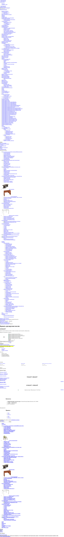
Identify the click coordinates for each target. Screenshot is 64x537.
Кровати (5, 60)
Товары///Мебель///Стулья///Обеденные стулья (9, 118)
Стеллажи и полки (7, 127)
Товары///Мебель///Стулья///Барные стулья (8, 116)
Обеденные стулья (8, 136)
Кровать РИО (2, 321)
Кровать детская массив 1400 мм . (47, 363)
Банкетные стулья (5, 13)
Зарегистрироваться (3, 534)
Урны (3, 125)
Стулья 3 (7, 268)
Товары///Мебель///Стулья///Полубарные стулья (9, 120)
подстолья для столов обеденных (7, 87)
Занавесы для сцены (7, 28)
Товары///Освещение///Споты (6, 123)
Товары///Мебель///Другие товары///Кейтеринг (9, 102)
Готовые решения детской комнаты (9, 19)
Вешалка (3, 15)
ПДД (4, 79)
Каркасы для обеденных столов (9, 218)
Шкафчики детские (7, 67)
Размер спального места (4, 341)
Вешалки (3, 16)
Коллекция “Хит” (8, 302)
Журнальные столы (5, 34)
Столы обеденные (7, 71)
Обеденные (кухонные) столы (10, 133)
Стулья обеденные (7, 72)
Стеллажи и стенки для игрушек (9, 64)
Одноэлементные (4, 82)
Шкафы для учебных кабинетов (9, 140)
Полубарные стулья (9, 70)
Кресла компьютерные (5, 52)
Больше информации (3, 536)
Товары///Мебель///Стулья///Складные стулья (9, 121)
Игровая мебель (6, 174)
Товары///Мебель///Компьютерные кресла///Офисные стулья (11, 110)
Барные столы (8, 130)
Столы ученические (5, 92)
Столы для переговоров (7, 85)
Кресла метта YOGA (5, 56)
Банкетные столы (6, 12)
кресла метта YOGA (5, 55)
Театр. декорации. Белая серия (8, 31)
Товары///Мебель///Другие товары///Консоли (9, 103)
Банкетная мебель (6, 251)
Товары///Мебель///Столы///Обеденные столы (9, 112)
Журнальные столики (9, 132)
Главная (1, 319)
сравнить (3, 526)
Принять (8, 536)
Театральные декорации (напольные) (10, 32)
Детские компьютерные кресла (9, 49)
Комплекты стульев (7, 45)
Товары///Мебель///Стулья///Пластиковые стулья (9, 119)
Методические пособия (5, 77)
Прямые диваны (6, 24)
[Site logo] (5, 7)
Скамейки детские (7, 172)
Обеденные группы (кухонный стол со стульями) (11, 48)
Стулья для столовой (7, 97)
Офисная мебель (4, 83)
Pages (8, 416)
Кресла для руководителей (8, 54)
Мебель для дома (4, 68)
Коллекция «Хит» (6, 199)
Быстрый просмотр (3, 379)
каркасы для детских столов (8, 216)
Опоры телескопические (8, 40)
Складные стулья (6, 162)
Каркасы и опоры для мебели (6, 37)
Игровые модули (6, 29)
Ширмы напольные (7, 177)
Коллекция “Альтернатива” (10, 299)
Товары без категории (5, 99)
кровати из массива (5, 57)
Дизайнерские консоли (9, 131)
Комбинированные (5, 42)
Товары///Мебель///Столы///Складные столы (9, 114)
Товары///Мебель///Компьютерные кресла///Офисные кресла (11, 109)
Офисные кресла (6, 51)
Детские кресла (6, 53)
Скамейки (5, 63)
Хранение (3, 126)
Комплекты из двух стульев (10, 46)
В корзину (1, 343)
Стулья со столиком (7, 139)
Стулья (5, 135)
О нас (8, 413)
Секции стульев (6, 95)
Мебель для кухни (5, 69)
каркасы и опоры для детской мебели (8, 36)
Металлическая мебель (5, 75)
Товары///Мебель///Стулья (6, 115)
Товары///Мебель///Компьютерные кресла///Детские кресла (11, 107)
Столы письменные (7, 20)
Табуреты (5, 73)
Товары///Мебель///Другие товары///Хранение (9, 104)
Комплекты (4, 43)
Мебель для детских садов (8, 289)
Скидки (3, 90)
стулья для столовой (5, 96)
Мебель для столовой (7, 128)
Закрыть (1, 531)
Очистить (9, 341)
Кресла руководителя (7, 50)
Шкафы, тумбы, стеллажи (18, 197)
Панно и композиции (5, 86)
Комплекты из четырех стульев (11, 47)
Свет (4, 276)
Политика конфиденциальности (9, 315)
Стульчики (5, 65)
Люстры (3, 58)
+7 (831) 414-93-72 (3, 1)
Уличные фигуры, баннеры (8, 181)
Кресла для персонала (7, 205)
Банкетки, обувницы (5, 11)
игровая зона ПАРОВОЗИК (4, 323)
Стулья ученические (5, 98)
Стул (2, 93)
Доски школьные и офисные (6, 33)
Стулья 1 (5, 226)
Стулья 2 (5, 227)
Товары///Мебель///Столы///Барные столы (8, 111)
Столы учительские (7, 134)
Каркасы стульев (6, 39)
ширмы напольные (7, 66)
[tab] (33, 348)
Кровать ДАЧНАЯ (2, 363)
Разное (3, 89)
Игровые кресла (4, 35)
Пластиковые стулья (7, 163)
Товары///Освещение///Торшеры (7, 124)
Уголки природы (8, 295)
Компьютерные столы (7, 155)
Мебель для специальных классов (7, 74)
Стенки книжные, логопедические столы (10, 173)
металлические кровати (5, 76)
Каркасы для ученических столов (11, 258)
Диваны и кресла (4, 21)
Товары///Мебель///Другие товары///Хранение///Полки (10, 106)
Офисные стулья (8, 137)
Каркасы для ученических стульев (9, 219)
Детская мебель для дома (6, 18)
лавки (5, 61)
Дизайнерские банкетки (7, 22)
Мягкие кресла (8, 23)
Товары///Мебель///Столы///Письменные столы (9, 113)
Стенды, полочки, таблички (8, 30)
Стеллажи (5, 235)
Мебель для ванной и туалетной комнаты (10, 62)
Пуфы (3, 88)
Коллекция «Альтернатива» (8, 200)
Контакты (9, 414)
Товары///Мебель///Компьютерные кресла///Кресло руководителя (12, 108)
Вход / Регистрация (5, 527)
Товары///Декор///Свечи (5, 100)
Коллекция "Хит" (6, 84)
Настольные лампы (5, 81)
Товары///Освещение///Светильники (9, 239)
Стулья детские (6, 167)
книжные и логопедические (6, 41)
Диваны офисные (4, 25)
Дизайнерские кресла (5, 26)
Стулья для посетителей (6, 94)
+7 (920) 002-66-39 (3, 0)
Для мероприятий (5, 27)
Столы (5, 129)
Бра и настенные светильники (7, 14)
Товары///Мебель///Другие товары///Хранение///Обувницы (11, 105)
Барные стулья (6, 231)
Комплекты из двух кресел (10, 44)
